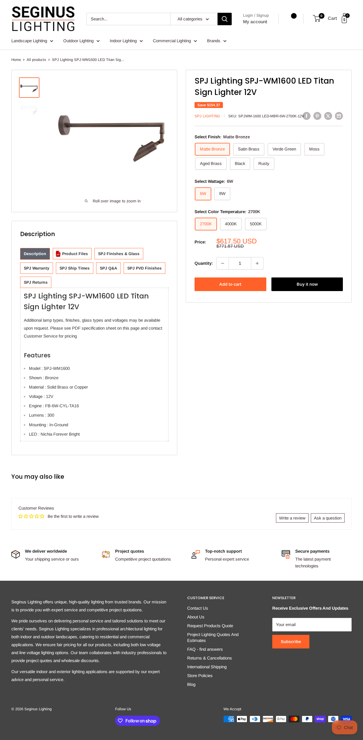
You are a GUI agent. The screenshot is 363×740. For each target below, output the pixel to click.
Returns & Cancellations (209, 658)
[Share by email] (339, 116)
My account (255, 21)
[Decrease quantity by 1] (223, 263)
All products (36, 60)
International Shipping (207, 666)
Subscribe (291, 641)
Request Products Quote (210, 625)
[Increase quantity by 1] (257, 263)
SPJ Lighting (207, 116)
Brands (213, 40)
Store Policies (200, 675)
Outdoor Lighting (78, 40)
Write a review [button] (292, 518)
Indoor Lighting (123, 40)
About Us (195, 616)
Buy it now (307, 284)
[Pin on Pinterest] (317, 116)
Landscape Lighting (29, 40)
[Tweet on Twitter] (328, 116)
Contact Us (197, 608)
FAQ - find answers (205, 649)
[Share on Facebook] (307, 116)
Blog (191, 684)
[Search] (225, 19)
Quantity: (204, 263)
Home (16, 60)
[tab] (35, 254)
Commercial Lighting (172, 40)
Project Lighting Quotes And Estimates (213, 637)
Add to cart (230, 284)
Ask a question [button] (327, 518)
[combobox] (128, 19)
